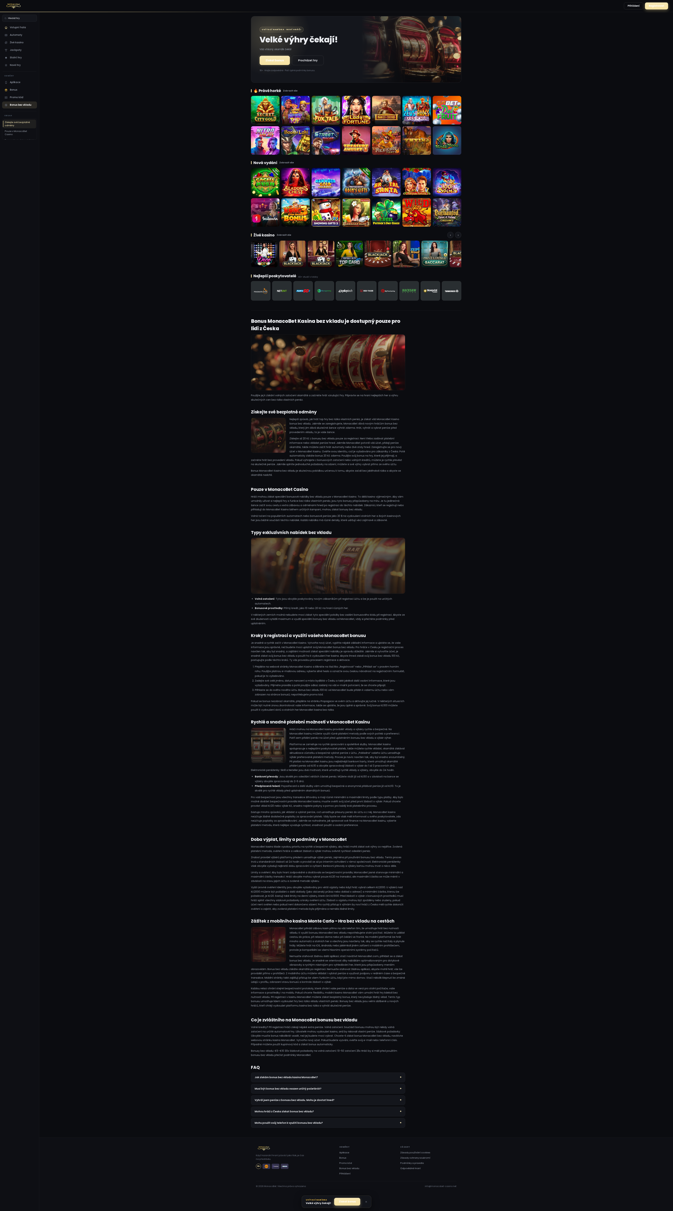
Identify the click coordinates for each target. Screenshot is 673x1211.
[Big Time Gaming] (388, 291)
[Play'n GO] (303, 291)
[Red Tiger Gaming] (366, 291)
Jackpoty (16, 50)
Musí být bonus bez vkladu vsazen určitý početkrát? (288, 1088)
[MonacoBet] (20, 5)
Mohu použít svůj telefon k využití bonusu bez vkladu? (289, 1123)
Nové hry (15, 65)
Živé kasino (16, 42)
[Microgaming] (324, 291)
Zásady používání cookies (415, 1152)
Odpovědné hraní (410, 1168)
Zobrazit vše (290, 90)
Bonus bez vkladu (20, 105)
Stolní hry (16, 57)
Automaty (16, 35)
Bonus (13, 89)
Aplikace (15, 82)
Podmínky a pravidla (412, 1163)
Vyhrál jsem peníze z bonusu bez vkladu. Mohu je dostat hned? (294, 1100)
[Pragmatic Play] (260, 291)
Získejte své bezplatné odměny (17, 124)
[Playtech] (345, 291)
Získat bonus (275, 60)
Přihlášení (634, 6)
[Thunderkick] (451, 291)
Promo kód (16, 97)
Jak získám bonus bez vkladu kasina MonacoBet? (286, 1077)
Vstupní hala (18, 27)
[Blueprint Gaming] (430, 291)
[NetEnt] (282, 291)
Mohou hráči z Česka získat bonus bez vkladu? (284, 1111)
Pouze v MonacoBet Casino (16, 133)
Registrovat (656, 6)
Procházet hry (308, 60)
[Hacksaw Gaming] (409, 291)
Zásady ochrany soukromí (415, 1157)
